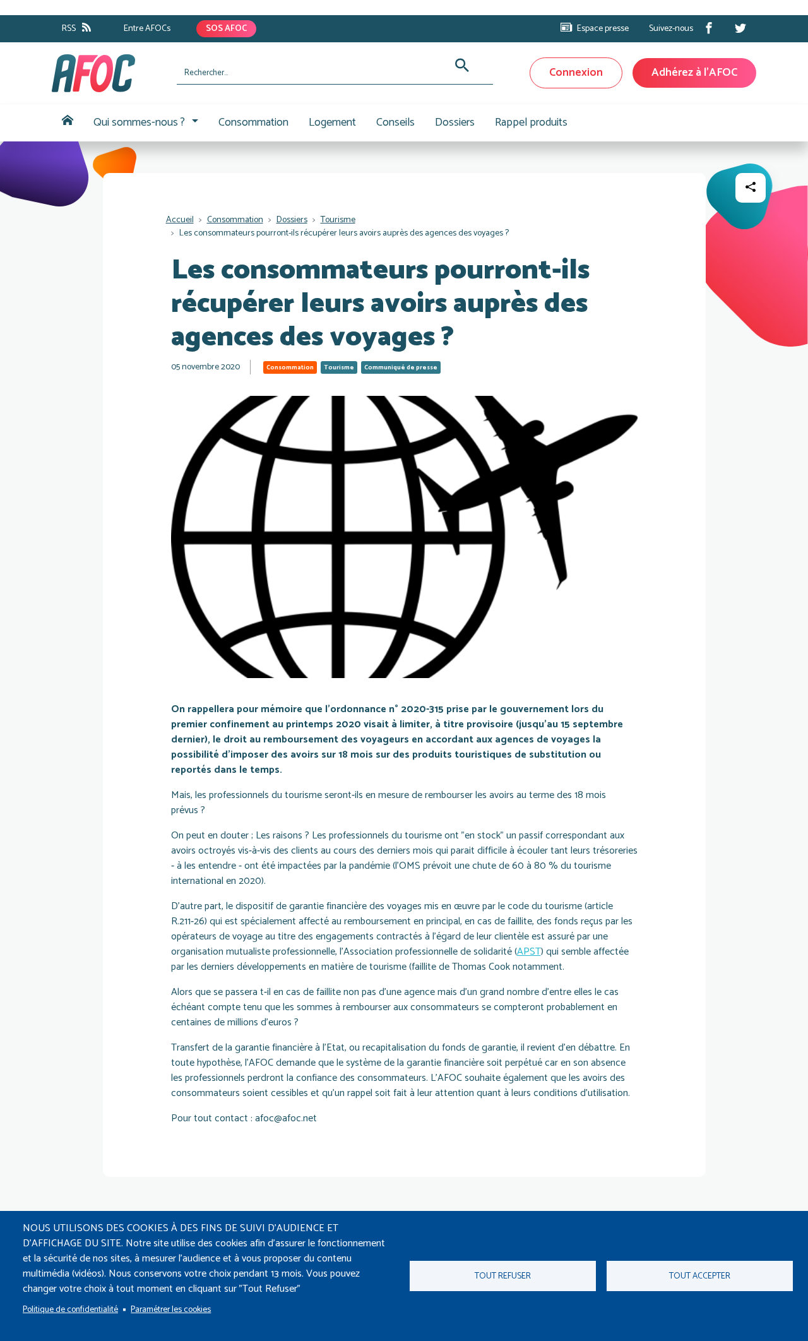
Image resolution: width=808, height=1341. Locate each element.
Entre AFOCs (147, 28)
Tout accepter (699, 1276)
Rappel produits (531, 122)
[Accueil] (109, 73)
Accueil (67, 122)
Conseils (395, 122)
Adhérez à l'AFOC (694, 72)
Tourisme (338, 220)
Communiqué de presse (400, 367)
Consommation (253, 122)
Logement (332, 122)
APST (529, 951)
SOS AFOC (226, 28)
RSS (69, 28)
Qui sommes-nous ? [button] (139, 122)
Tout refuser (503, 1276)
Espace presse (603, 28)
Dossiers (455, 122)
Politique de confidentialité (70, 1309)
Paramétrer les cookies (171, 1309)
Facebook (709, 27)
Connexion (576, 72)
